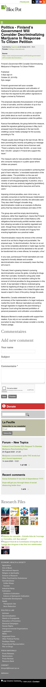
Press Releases (8, 653)
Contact (36, 681)
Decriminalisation (9, 616)
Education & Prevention (11, 621)
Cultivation (6, 591)
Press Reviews (8, 658)
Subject (5, 356)
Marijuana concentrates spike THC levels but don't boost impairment (21, 457)
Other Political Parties (10, 639)
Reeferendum (7, 656)
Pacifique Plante (8, 641)
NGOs (4, 634)
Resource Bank (8, 661)
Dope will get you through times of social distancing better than (19, 484)
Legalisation (7, 631)
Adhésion (4, 673)
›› (29, 465)
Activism (5, 613)
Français (24, 2)
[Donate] (4, 407)
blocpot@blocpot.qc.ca (10, 668)
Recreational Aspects (10, 570)
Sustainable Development (12, 598)
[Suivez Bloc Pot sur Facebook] (37, 3)
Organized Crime (8, 636)
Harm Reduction (9, 606)
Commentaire (9, 366)
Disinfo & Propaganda (10, 618)
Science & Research (10, 575)
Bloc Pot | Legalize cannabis (11, 7)
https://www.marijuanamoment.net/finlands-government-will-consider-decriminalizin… (21, 57)
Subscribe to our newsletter (14, 426)
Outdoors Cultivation (11, 593)
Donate (11, 406)
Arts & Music (7, 568)
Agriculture (6, 565)
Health (4, 601)
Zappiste (14, 47)
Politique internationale (16, 49)
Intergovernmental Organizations (15, 628)
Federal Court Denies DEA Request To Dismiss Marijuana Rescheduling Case (22, 447)
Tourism (6, 586)
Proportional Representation (13, 644)
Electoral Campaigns (10, 623)
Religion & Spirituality (10, 573)
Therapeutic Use (9, 604)
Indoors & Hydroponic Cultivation (16, 596)
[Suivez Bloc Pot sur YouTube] (40, 3)
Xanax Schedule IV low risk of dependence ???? (22, 478)
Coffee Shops (8, 583)
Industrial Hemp (8, 588)
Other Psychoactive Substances (14, 578)
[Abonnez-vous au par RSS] (44, 3)
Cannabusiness (8, 581)
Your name (7, 347)
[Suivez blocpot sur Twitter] (33, 3)
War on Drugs (7, 646)
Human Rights (7, 626)
